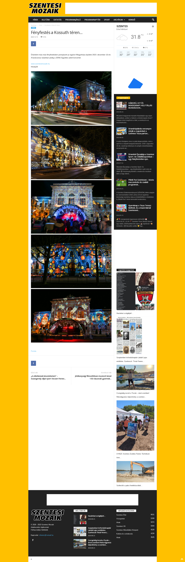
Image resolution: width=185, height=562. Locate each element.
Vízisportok (120, 519)
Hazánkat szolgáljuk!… (125, 313)
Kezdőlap (33, 25)
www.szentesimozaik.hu (40, 64)
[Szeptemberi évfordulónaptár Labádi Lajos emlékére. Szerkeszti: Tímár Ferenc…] (129, 335)
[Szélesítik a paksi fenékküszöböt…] (135, 471)
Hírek (35, 19)
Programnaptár (92, 19)
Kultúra (46, 19)
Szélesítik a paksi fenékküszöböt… (129, 485)
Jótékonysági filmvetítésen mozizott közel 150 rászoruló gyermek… (93, 377)
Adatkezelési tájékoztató (40, 527)
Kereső (131, 19)
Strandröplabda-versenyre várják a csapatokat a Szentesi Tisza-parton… (139, 131)
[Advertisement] (111, 8)
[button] (153, 20)
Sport (107, 19)
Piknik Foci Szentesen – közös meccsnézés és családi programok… (141, 182)
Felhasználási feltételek (39, 530)
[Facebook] (33, 43)
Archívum (118, 19)
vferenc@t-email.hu (46, 535)
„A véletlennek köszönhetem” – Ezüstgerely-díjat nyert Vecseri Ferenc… (48, 377)
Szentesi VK (121, 526)
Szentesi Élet (121, 515)
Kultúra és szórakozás (124, 534)
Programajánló (73, 19)
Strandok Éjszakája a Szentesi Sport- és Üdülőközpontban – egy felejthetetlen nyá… (141, 156)
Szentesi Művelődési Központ (127, 530)
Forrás (33, 351)
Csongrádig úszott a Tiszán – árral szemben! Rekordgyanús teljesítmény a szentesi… (99, 542)
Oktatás (57, 19)
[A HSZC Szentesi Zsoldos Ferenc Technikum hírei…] (135, 425)
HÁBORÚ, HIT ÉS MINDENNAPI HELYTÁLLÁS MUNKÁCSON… (140, 105)
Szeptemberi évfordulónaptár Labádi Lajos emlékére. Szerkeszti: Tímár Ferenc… (99, 530)
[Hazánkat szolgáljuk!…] (135, 291)
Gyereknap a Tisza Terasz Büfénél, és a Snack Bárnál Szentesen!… (139, 207)
